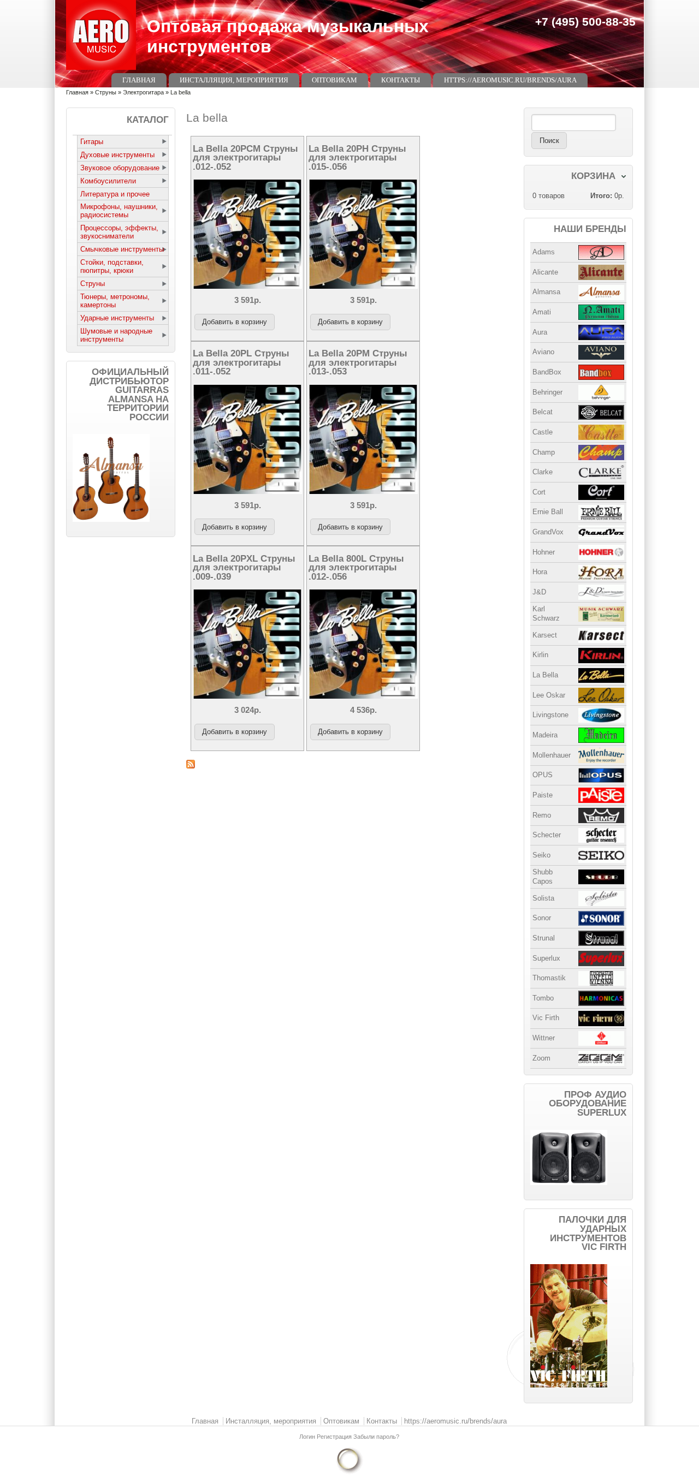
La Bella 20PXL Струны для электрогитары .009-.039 (244, 567)
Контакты (400, 80)
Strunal (543, 938)
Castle (542, 432)
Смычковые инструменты (122, 249)
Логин (308, 1436)
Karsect (544, 635)
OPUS (542, 775)
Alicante (545, 272)
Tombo (543, 998)
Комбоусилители (108, 181)
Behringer (547, 392)
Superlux (546, 958)
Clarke (542, 472)
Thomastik (549, 978)
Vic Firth (545, 1018)
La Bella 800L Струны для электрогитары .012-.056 (356, 567)
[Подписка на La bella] (349, 764)
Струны (105, 92)
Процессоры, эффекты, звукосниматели (119, 232)
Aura (539, 332)
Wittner (543, 1038)
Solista (543, 898)
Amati (541, 312)
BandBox (546, 372)
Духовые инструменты (117, 155)
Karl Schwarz (546, 613)
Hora (539, 572)
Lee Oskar (548, 695)
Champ (543, 452)
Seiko (541, 855)
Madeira (545, 735)
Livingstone (550, 715)
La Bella (545, 675)
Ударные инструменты (117, 318)
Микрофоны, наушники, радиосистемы (119, 211)
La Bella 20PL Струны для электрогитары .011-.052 (241, 362)
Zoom (541, 1058)
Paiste (542, 795)
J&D (539, 592)
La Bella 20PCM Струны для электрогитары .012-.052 (245, 157)
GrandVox (548, 532)
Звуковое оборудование (119, 168)
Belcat (542, 412)
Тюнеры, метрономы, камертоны (115, 301)
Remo (541, 815)
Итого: (601, 196)
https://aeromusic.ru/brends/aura (510, 80)
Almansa (546, 292)
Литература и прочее (115, 194)
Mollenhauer (551, 755)
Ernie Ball (547, 512)
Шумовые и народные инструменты (116, 335)
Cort (539, 492)
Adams (543, 252)
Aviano (543, 352)
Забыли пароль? (376, 1436)
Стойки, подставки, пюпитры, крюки (112, 266)
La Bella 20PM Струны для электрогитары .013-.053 (358, 362)
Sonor (541, 918)
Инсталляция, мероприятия (234, 80)
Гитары (91, 142)
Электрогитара (143, 92)
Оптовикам (334, 80)
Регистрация (335, 1436)
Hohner (543, 552)
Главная (139, 80)
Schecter (546, 835)
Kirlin (540, 655)
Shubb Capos (542, 876)
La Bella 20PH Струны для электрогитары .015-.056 (357, 157)
